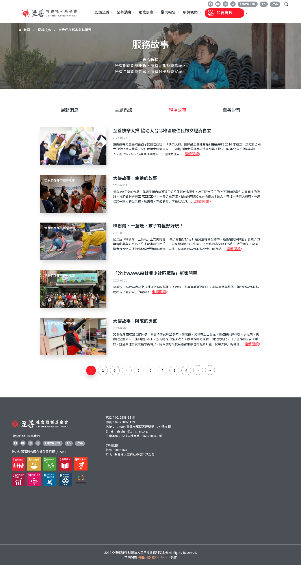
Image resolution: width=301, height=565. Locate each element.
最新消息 (69, 110)
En (264, 4)
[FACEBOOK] (210, 3)
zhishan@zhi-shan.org (132, 431)
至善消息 (124, 12)
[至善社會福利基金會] (49, 18)
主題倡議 (123, 110)
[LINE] (233, 3)
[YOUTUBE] (218, 3)
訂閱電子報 (247, 4)
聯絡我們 (33, 436)
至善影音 (231, 110)
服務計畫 (146, 12)
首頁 (27, 30)
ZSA (275, 4)
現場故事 (44, 30)
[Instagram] (225, 3)
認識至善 (102, 12)
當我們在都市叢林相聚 (59, 133)
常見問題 (19, 436)
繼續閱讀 (192, 153)
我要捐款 (218, 13)
